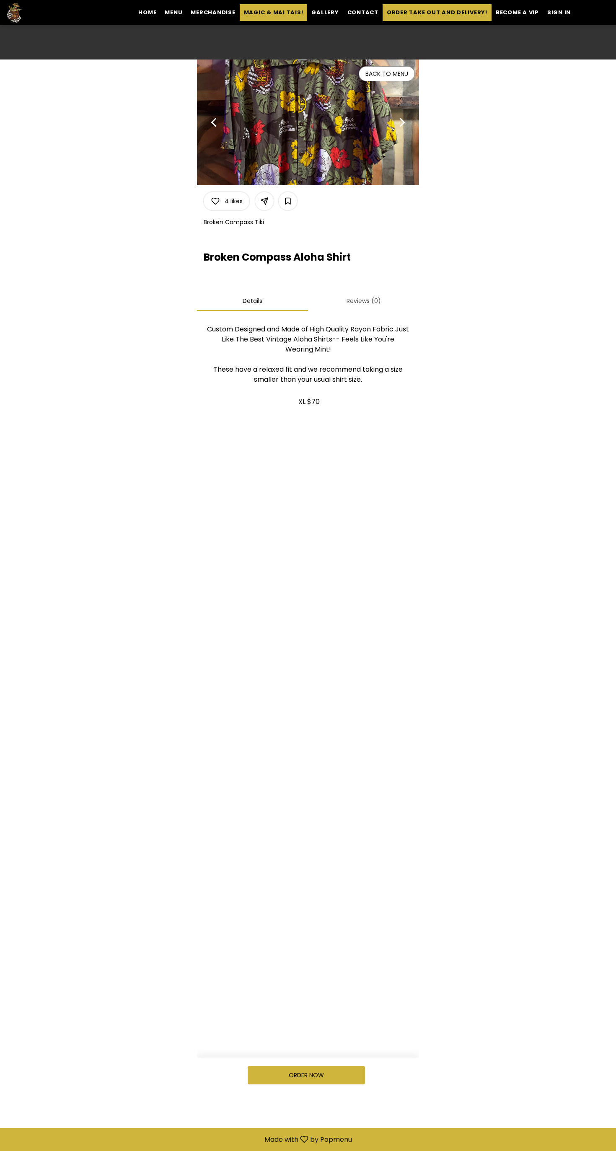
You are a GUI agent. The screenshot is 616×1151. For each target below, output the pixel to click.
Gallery (325, 12)
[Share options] (264, 201)
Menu (173, 12)
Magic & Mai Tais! (273, 12)
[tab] (252, 301)
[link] (306, 1075)
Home (147, 12)
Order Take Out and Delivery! (437, 12)
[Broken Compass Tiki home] (44, 12)
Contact (362, 12)
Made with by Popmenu (179, 1139)
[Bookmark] (288, 201)
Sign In (559, 12)
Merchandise (213, 12)
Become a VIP (517, 12)
